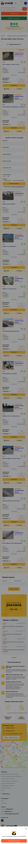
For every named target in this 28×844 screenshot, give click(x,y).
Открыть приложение (14, 841)
